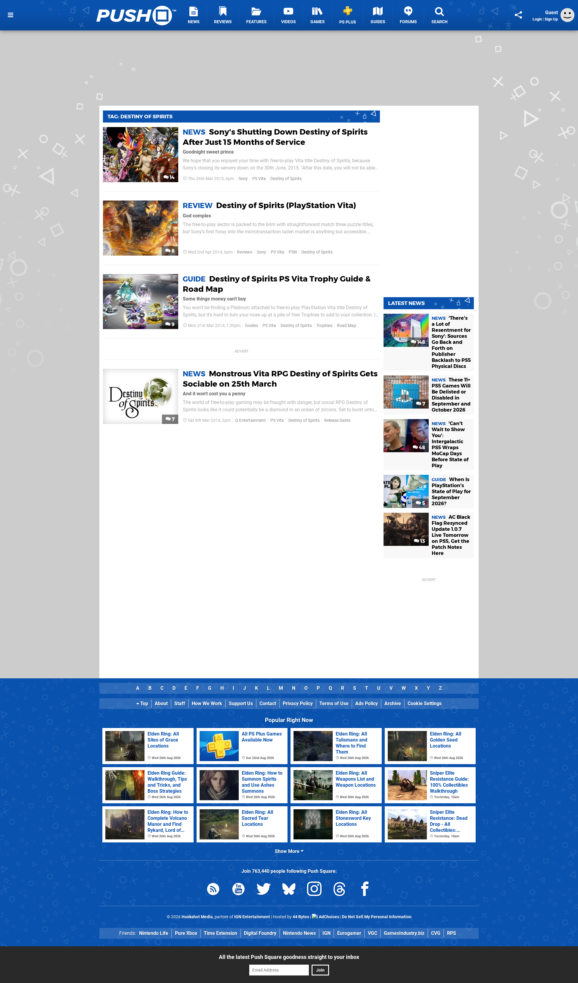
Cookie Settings (425, 703)
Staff (179, 703)
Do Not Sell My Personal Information (377, 916)
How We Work (207, 703)
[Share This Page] (518, 15)
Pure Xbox (186, 933)
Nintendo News (299, 933)
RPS (451, 933)
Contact (267, 703)
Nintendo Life (153, 933)
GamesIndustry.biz (404, 933)
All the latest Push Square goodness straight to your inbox (289, 957)
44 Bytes (301, 916)
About (161, 703)
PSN (293, 252)
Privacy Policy (298, 703)
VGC (372, 933)
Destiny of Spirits (286, 178)
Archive (392, 703)
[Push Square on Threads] (339, 890)
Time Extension (220, 933)
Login (537, 19)
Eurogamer (349, 933)
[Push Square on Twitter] (264, 890)
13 (422, 541)
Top (143, 703)
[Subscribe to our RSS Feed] (213, 890)
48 (421, 447)
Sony (243, 178)
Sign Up (551, 19)
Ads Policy (366, 703)
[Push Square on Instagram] (314, 890)
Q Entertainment (250, 420)
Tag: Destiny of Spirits (139, 117)
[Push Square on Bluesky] (289, 890)
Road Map (346, 325)
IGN (326, 933)
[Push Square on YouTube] (238, 890)
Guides (251, 325)
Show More (288, 851)
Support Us (241, 703)
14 (172, 177)
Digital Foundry (260, 933)
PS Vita (259, 178)
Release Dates (337, 420)
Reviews (244, 252)
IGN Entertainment (252, 916)
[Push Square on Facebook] (365, 890)
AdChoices (328, 916)
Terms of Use (334, 703)
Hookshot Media (197, 916)
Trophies (324, 325)
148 (420, 342)
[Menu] (10, 15)
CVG (435, 933)
